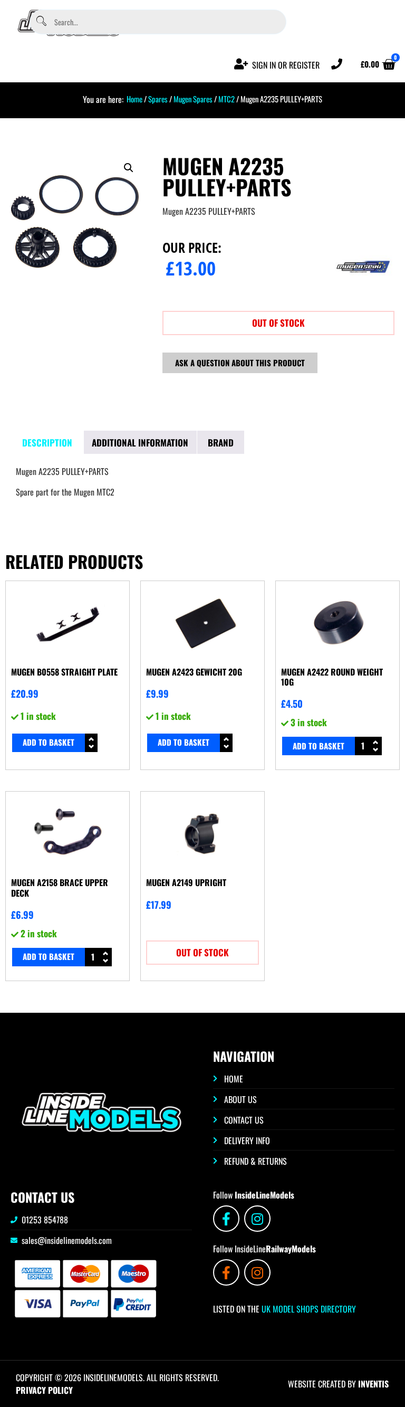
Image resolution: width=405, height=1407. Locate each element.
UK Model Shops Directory (307, 1309)
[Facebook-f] (226, 1218)
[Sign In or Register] (241, 64)
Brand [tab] (221, 442)
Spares (158, 98)
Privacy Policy (44, 1390)
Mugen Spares (193, 98)
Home (134, 98)
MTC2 (226, 98)
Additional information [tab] (140, 442)
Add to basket (48, 742)
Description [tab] (47, 442)
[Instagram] (257, 1218)
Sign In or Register (286, 65)
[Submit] (41, 22)
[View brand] (363, 294)
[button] (128, 167)
